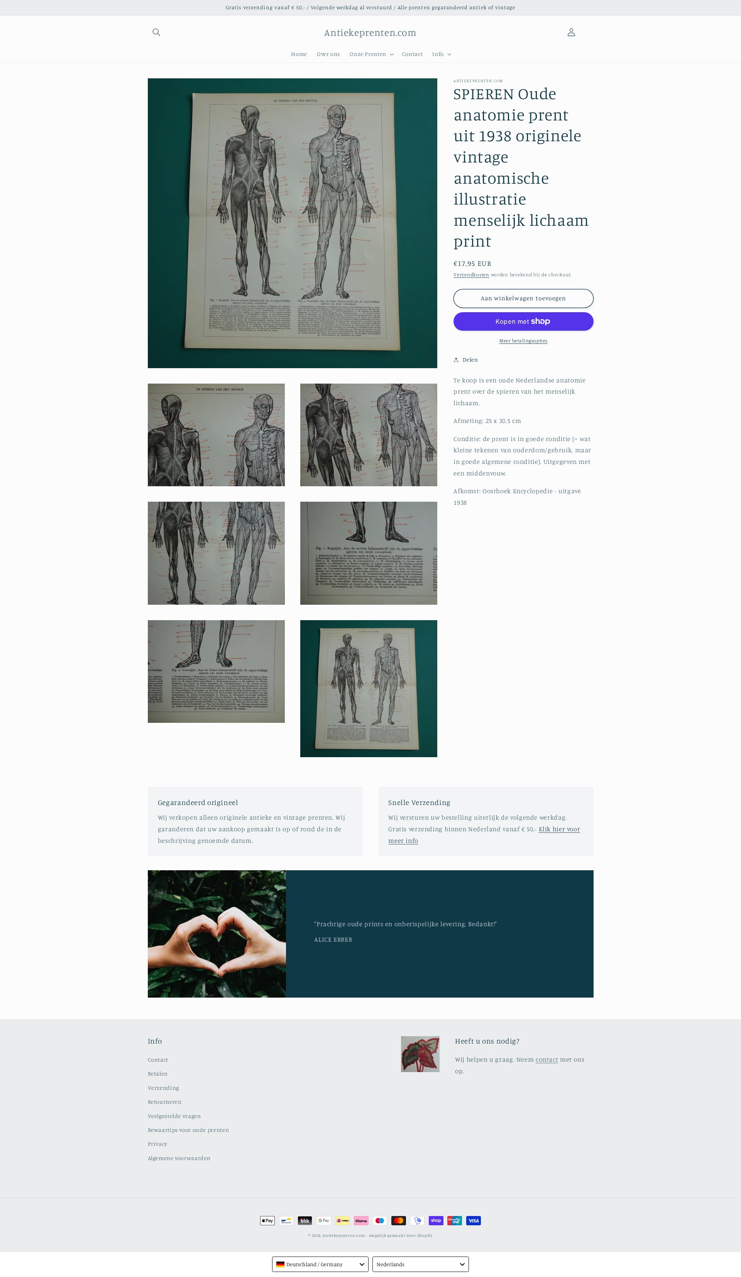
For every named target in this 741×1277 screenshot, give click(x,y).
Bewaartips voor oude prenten (188, 1129)
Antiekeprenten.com (344, 1235)
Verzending (163, 1087)
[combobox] (320, 1264)
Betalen (158, 1073)
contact (547, 1059)
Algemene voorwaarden (179, 1158)
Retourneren (165, 1101)
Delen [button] (470, 359)
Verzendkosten (471, 274)
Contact (158, 1059)
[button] (157, 32)
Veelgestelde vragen (174, 1116)
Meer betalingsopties (523, 340)
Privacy (157, 1143)
